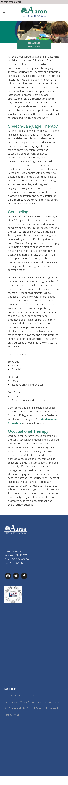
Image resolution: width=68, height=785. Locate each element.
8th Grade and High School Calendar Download (31, 708)
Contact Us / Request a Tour (20, 695)
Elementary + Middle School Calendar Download (31, 702)
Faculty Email (11, 714)
